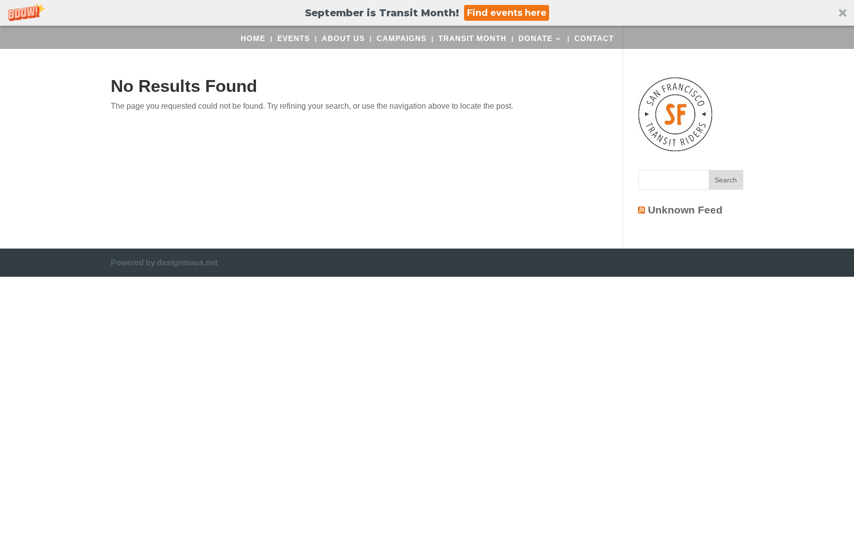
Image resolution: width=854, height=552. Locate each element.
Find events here (507, 12)
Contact (594, 38)
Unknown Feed (685, 209)
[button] (427, 13)
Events (293, 38)
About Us (343, 38)
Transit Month (472, 38)
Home (253, 38)
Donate (535, 38)
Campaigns (402, 38)
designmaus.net (187, 262)
